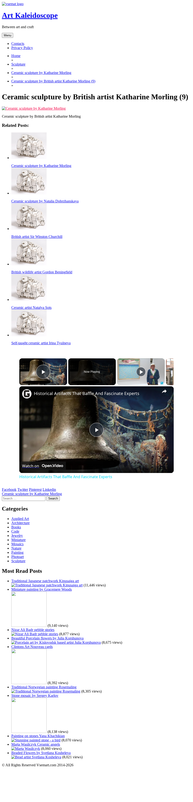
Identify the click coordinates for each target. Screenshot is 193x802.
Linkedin (49, 490)
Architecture (20, 523)
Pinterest (35, 490)
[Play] (141, 371)
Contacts (17, 44)
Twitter (22, 490)
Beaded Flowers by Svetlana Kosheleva (41, 753)
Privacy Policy (22, 48)
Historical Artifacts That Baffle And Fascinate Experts (86, 393)
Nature (16, 548)
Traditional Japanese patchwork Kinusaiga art (45, 581)
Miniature (18, 540)
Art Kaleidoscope (30, 15)
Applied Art (20, 519)
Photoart (17, 557)
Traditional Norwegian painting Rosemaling (43, 687)
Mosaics (17, 544)
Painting (17, 552)
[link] (27, 394)
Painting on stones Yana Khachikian (38, 736)
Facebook (9, 490)
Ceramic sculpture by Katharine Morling (32, 494)
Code (15, 531)
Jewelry (17, 536)
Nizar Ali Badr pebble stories (32, 630)
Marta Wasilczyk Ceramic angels (35, 744)
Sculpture (18, 561)
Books (16, 527)
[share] (164, 391)
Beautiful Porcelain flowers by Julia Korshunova (47, 638)
